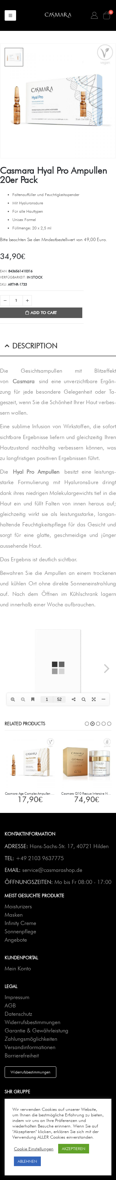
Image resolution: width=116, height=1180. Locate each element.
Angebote (16, 939)
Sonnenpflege (20, 931)
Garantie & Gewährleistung (36, 1030)
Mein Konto (18, 968)
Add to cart (44, 312)
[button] (87, 723)
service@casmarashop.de (52, 870)
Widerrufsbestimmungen (32, 1022)
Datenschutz (18, 1014)
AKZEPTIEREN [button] (73, 1148)
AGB (10, 1005)
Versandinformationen (30, 1047)
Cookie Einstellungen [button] (34, 1148)
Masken (14, 914)
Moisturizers (18, 906)
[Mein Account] (94, 15)
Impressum (17, 997)
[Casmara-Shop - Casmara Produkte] (58, 16)
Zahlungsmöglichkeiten (31, 1039)
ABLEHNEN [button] (27, 1161)
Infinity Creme (20, 923)
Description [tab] (35, 345)
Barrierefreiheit (22, 1055)
